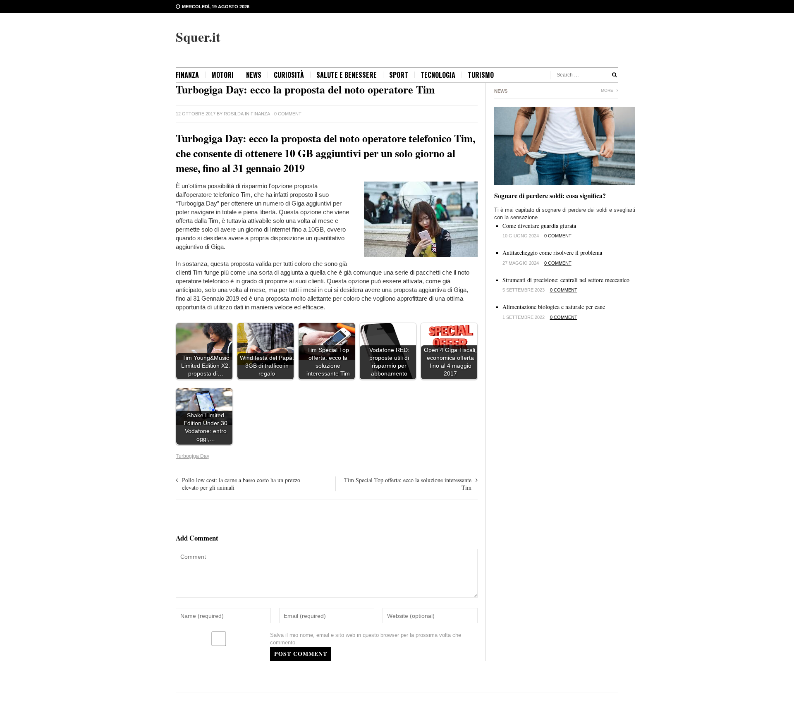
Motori (222, 75)
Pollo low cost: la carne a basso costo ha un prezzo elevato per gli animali (241, 483)
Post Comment (300, 653)
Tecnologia (438, 75)
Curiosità (289, 75)
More (608, 90)
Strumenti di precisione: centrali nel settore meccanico (565, 280)
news (253, 75)
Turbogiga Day (192, 456)
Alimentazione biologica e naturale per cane (553, 307)
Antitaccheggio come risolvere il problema (552, 252)
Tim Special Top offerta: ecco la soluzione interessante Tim (407, 483)
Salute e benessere (346, 75)
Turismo (481, 75)
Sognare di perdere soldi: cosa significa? (550, 195)
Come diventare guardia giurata (539, 226)
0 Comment (287, 113)
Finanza (187, 75)
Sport (398, 75)
